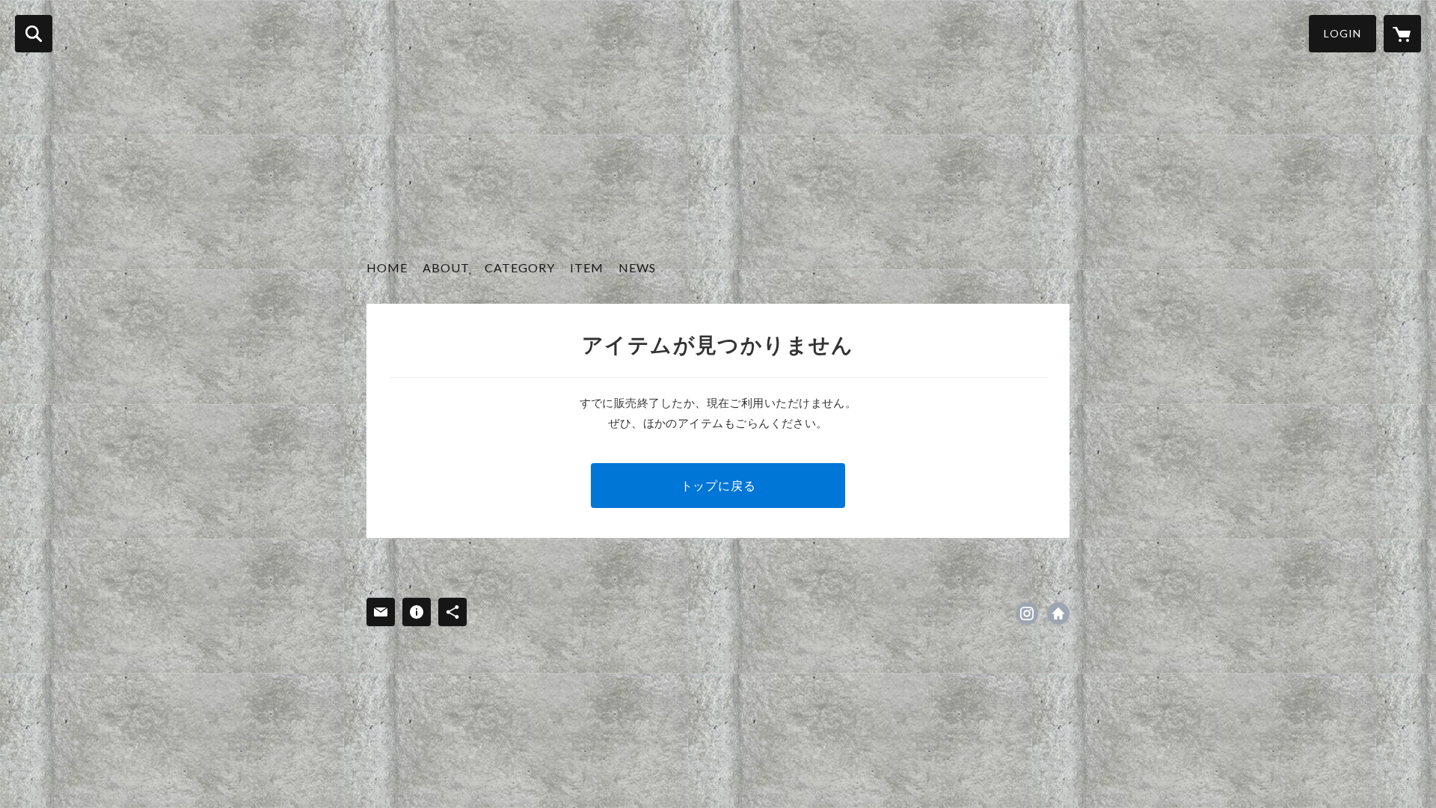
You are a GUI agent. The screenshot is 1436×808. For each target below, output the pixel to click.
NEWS (637, 267)
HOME (387, 267)
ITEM (587, 267)
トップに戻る (718, 485)
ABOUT (446, 267)
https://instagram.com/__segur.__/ (1027, 613)
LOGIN (1342, 33)
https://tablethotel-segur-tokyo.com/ (1058, 613)
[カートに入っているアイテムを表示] (1402, 33)
